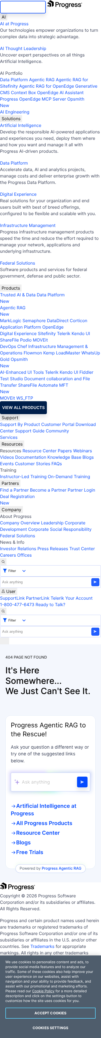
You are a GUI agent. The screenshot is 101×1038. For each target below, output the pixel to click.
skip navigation (22, 7)
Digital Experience (18, 194)
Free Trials (29, 852)
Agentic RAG (42, 79)
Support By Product (20, 424)
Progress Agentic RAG (61, 868)
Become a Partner (48, 490)
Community (57, 430)
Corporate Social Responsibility (59, 529)
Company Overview (20, 522)
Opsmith (42, 102)
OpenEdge (53, 327)
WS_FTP (24, 398)
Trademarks (42, 946)
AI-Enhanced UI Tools (22, 372)
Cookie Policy (43, 991)
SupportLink (12, 598)
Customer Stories (32, 463)
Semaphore (34, 320)
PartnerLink (37, 598)
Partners (10, 483)
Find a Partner (14, 490)
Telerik (63, 333)
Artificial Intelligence (20, 125)
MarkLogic (10, 320)
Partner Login (81, 490)
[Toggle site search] (3, 611)
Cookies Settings (50, 1028)
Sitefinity (47, 333)
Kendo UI (81, 333)
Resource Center (39, 450)
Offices (24, 555)
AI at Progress (14, 23)
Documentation (30, 457)
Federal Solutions (17, 263)
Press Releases (52, 548)
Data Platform (14, 79)
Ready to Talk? (50, 604)
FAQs (56, 463)
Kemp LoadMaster (61, 353)
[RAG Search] (82, 782)
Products (11, 288)
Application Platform (20, 327)
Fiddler (86, 372)
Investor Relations (18, 548)
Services (9, 437)
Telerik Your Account (72, 598)
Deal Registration (17, 500)
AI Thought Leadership (23, 48)
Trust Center (82, 548)
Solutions (11, 118)
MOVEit (40, 340)
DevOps (8, 346)
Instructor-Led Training (23, 476)
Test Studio (11, 378)
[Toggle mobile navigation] (4, 640)
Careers (8, 555)
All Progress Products (44, 823)
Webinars (82, 450)
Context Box (23, 92)
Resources (12, 444)
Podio (26, 340)
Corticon (78, 320)
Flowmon (33, 353)
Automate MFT (34, 388)
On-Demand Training (69, 476)
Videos (7, 457)
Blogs (88, 457)
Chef (22, 346)
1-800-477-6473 (17, 604)
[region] (50, 996)
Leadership (52, 522)
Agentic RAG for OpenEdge (46, 86)
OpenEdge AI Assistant (60, 92)
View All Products (23, 407)
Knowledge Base (64, 457)
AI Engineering (14, 112)
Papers (65, 450)
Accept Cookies (50, 1013)
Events (7, 463)
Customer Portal (57, 424)
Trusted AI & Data (18, 294)
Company (11, 509)
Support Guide (30, 430)
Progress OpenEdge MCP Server (33, 99)
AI (4, 17)
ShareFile (9, 340)
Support (10, 417)
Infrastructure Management (27, 225)
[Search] (3, 561)
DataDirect (57, 320)
